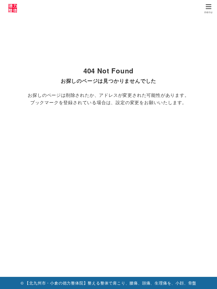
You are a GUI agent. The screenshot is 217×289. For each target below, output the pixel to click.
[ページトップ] (205, 277)
